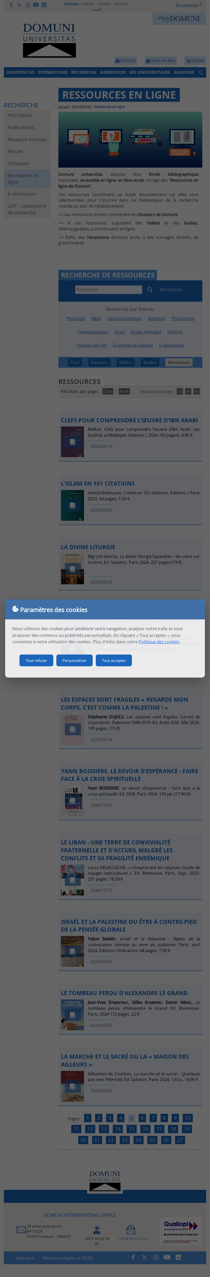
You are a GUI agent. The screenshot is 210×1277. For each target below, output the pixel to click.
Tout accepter (114, 660)
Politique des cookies (159, 642)
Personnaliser (74, 660)
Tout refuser (36, 660)
